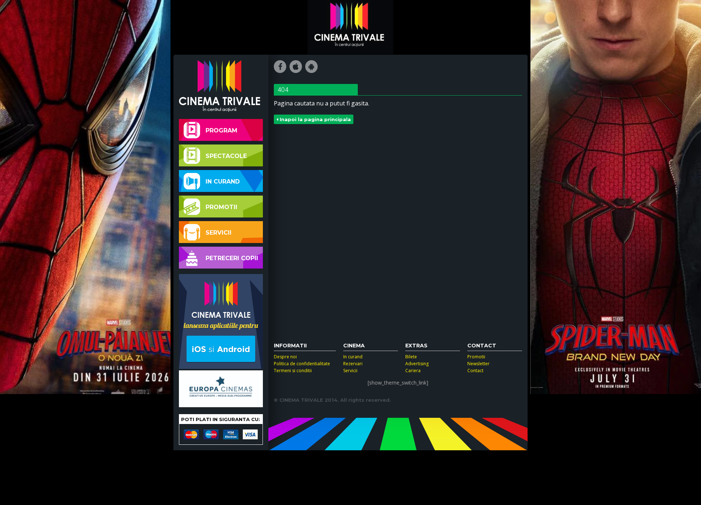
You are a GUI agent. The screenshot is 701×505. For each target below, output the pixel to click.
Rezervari (353, 364)
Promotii (221, 207)
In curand (223, 181)
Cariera (413, 370)
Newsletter (478, 364)
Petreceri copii (232, 258)
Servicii (218, 232)
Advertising (417, 364)
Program (221, 130)
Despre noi (285, 357)
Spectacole (226, 156)
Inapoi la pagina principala (314, 119)
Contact (475, 370)
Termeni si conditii (293, 370)
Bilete (411, 357)
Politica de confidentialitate (302, 364)
